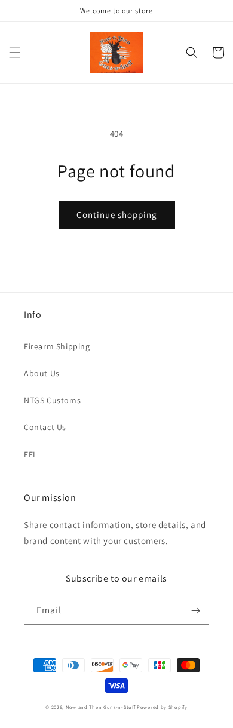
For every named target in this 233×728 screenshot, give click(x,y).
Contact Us (45, 427)
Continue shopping (116, 214)
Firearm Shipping (57, 346)
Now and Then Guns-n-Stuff (101, 707)
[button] (15, 52)
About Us (42, 373)
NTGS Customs (52, 400)
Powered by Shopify (162, 707)
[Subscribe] (195, 611)
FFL (31, 454)
